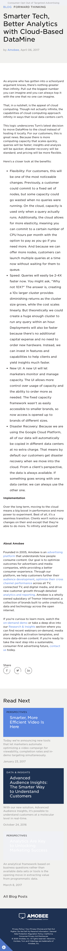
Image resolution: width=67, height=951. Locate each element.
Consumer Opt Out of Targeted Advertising (33, 2)
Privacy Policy (18, 929)
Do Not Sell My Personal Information (33, 931)
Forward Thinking (31, 6)
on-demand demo (15, 622)
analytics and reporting (19, 594)
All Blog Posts (15, 896)
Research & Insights (22, 626)
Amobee (13, 49)
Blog (8, 6)
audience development (18, 579)
